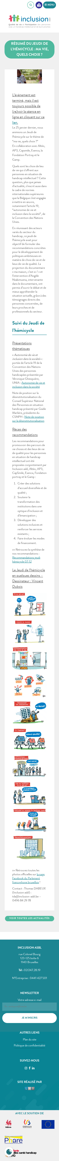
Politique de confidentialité (29, 1045)
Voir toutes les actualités (29, 918)
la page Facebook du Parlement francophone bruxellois (28, 878)
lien (14, 123)
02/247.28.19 (32, 970)
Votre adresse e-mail (29, 1000)
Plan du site (29, 1039)
